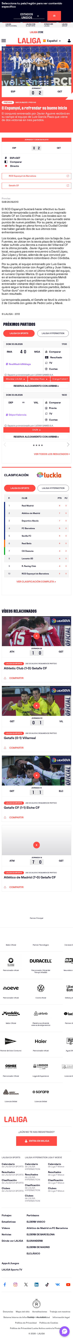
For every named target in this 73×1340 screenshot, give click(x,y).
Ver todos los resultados (51, 454)
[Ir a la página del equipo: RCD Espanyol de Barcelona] (16, 573)
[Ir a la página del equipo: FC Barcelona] (16, 528)
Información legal (61, 1317)
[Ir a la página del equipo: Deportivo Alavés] (16, 520)
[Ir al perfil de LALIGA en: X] (26, 1285)
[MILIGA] (68, 40)
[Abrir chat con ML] (64, 1331)
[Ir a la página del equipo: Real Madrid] (16, 505)
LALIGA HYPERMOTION (53, 333)
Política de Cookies (48, 1323)
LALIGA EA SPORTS (19, 333)
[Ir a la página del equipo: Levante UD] (16, 558)
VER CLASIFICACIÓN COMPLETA (35, 581)
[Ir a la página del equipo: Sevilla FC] (16, 536)
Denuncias (8, 1311)
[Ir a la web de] (49, 475)
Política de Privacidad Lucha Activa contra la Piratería (36, 1328)
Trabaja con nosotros (60, 1311)
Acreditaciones (39, 1311)
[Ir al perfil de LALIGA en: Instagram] (15, 1285)
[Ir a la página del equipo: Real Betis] (16, 543)
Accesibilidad (43, 1317)
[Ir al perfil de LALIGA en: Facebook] (5, 1285)
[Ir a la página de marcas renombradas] (36, 1304)
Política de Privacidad (26, 1323)
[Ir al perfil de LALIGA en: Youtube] (68, 1285)
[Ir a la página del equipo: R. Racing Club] (16, 566)
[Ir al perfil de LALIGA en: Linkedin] (36, 1285)
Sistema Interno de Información (18, 1317)
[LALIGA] (29, 40)
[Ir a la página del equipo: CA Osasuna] (16, 551)
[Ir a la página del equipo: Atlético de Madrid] (16, 513)
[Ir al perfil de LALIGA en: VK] (58, 1285)
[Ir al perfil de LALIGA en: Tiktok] (47, 1285)
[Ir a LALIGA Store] (36, 32)
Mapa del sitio (23, 1311)
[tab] (19, 333)
